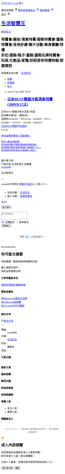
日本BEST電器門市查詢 (14, 126)
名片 (9, 86)
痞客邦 (23, 184)
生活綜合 (26, 73)
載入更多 (6, 207)
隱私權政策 (54, 429)
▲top (4, 201)
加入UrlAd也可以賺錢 (12, 305)
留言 (29, 184)
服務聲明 (32, 432)
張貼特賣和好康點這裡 (13, 285)
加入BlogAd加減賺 (11, 302)
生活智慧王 (13, 23)
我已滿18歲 (7, 468)
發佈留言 (6, 226)
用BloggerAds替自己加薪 (14, 298)
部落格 (11, 82)
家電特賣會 (26, 196)
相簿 (9, 79)
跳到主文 (6, 31)
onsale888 (6, 167)
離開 (17, 468)
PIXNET (14, 429)
